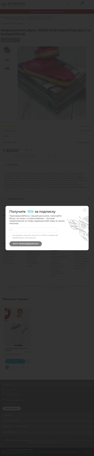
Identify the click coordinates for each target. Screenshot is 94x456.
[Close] (84, 210)
